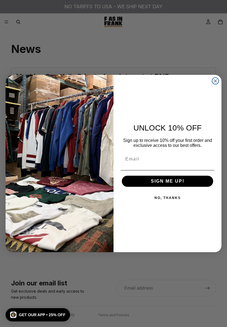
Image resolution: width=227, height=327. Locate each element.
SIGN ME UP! (167, 181)
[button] (38, 314)
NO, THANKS (167, 198)
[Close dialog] (215, 81)
